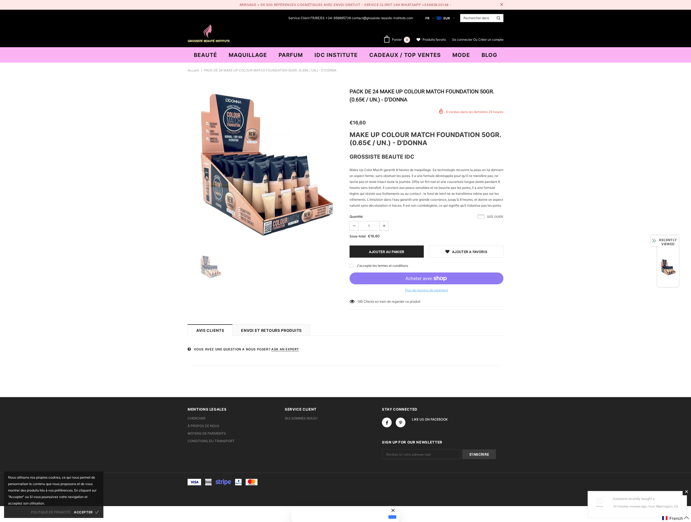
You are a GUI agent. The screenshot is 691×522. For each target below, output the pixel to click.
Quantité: (356, 216)
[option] (264, 166)
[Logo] (209, 32)
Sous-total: (358, 236)
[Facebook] (387, 422)
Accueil (193, 70)
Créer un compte (490, 39)
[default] (392, 516)
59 (359, 301)
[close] (501, 5)
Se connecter (462, 39)
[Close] (686, 491)
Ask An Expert (285, 349)
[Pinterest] (400, 422)
